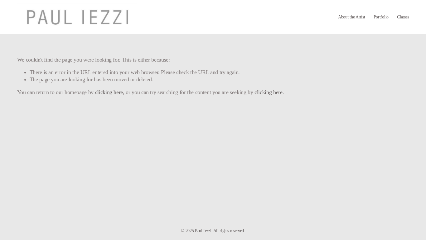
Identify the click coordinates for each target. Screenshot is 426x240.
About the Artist (351, 16)
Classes (403, 16)
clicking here (109, 92)
